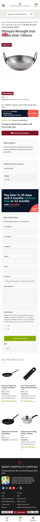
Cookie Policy (6, 504)
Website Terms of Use (23, 504)
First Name (8, 226)
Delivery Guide (21, 498)
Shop (9, 22)
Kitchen (14, 22)
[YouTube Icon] (10, 488)
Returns (4, 507)
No (8, 329)
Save (6, 34)
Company (7, 246)
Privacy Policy (21, 501)
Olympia (26, 99)
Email (6, 266)
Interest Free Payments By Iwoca (26, 507)
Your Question (9, 286)
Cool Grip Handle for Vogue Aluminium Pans (29, 386)
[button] (23, 11)
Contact (19, 493)
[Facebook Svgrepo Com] (3, 488)
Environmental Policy (8, 501)
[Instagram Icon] (7, 488)
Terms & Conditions (7, 498)
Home (4, 22)
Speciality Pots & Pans (14, 25)
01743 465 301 (9, 127)
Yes (8, 326)
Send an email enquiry (21, 133)
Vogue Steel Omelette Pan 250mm (10, 432)
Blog (3, 496)
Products (7, 276)
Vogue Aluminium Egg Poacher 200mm (28, 432)
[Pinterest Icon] (13, 488)
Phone (6, 256)
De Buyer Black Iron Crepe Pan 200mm (9, 386)
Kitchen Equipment (25, 22)
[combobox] (20, 14)
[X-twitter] (20, 488)
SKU (5, 344)
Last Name (8, 236)
